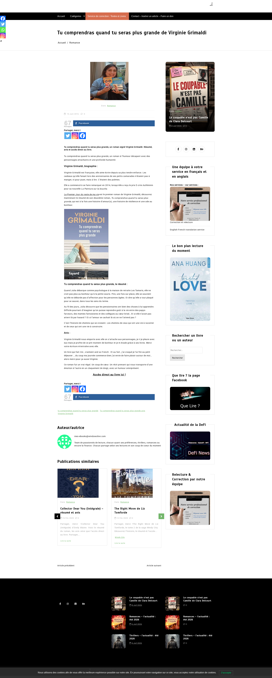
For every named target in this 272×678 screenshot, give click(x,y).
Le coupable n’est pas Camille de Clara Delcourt (143, 599)
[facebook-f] (178, 149)
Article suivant (154, 565)
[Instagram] (75, 135)
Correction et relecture (181, 222)
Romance (111, 106)
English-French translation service (187, 230)
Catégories (75, 16)
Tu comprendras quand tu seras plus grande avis (122, 411)
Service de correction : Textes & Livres (107, 16)
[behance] (202, 149)
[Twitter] (67, 135)
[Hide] (1, 41)
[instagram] (186, 149)
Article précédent (66, 565)
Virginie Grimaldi (65, 413)
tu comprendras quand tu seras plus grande (78, 411)
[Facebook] (82, 135)
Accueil (61, 16)
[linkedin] (194, 149)
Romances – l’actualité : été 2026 (187, 112)
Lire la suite (65, 543)
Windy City (66, 537)
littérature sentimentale (181, 123)
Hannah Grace (121, 542)
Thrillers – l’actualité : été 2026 (144, 637)
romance (197, 123)
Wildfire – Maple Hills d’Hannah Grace (135, 511)
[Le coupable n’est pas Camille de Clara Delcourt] (118, 603)
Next (161, 516)
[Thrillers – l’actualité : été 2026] (118, 641)
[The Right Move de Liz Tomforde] (78, 483)
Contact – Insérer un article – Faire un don (152, 16)
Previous (57, 516)
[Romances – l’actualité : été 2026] (118, 622)
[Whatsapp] (3, 30)
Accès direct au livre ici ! (109, 374)
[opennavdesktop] (211, 5)
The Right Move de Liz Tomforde (75, 510)
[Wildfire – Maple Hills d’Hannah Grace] (133, 484)
